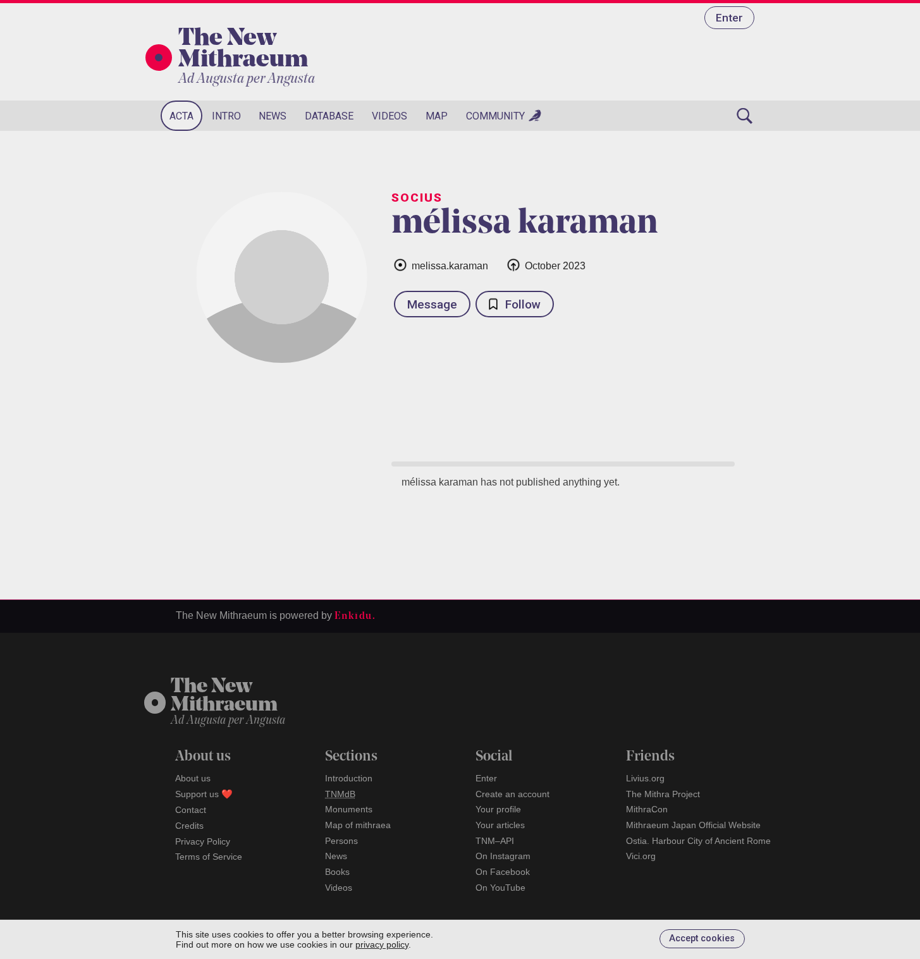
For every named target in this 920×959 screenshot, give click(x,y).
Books (337, 872)
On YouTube (500, 888)
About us (193, 778)
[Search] (745, 116)
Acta (181, 116)
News (272, 116)
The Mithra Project (663, 794)
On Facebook (502, 872)
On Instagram (503, 856)
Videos (389, 116)
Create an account (512, 794)
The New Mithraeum (243, 50)
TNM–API (494, 841)
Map (437, 116)
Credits (189, 826)
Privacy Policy (202, 841)
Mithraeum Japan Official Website (693, 825)
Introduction (348, 778)
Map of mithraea (358, 825)
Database (329, 116)
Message (432, 304)
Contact (190, 810)
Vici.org (641, 856)
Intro (226, 116)
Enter (729, 17)
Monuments (348, 809)
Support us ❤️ (204, 794)
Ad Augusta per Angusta (246, 79)
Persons (341, 841)
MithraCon (647, 809)
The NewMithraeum (224, 696)
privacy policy (381, 944)
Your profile (498, 809)
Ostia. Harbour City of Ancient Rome (698, 841)
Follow (523, 304)
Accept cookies (702, 938)
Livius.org (645, 778)
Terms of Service (208, 857)
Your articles (500, 825)
